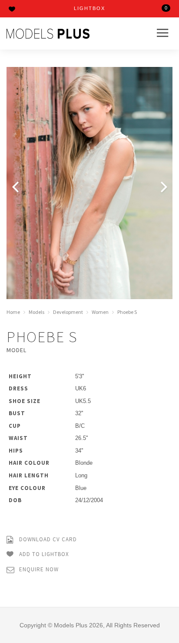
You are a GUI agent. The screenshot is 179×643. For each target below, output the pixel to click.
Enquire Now (38, 569)
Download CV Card (47, 539)
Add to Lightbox (43, 554)
